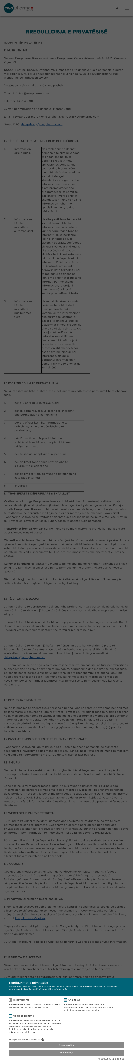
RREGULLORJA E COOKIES (111, 1059)
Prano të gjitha (66, 1045)
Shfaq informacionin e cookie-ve (24, 1040)
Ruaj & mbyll (66, 1052)
